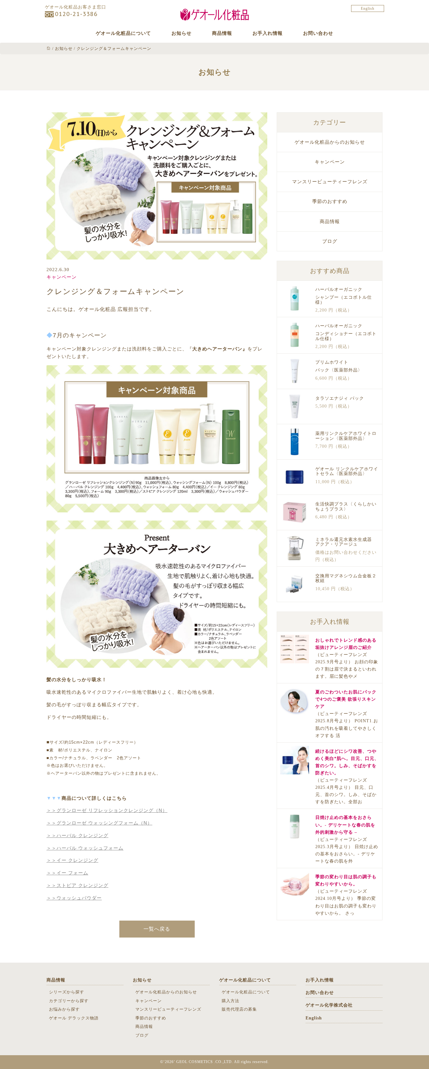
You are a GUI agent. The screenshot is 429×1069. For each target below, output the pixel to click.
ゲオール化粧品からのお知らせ (330, 142)
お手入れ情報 (268, 33)
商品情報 (222, 33)
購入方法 (230, 1000)
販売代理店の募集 (239, 1009)
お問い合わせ (318, 33)
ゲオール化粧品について (123, 33)
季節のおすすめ (329, 201)
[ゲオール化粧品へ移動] (48, 48)
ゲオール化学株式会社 (329, 1005)
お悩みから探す (64, 1009)
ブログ (329, 241)
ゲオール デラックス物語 (74, 1018)
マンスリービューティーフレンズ (329, 181)
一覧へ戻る (157, 929)
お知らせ (181, 33)
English (367, 8)
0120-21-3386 (76, 14)
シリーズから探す (66, 992)
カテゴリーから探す (69, 1000)
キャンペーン (61, 277)
